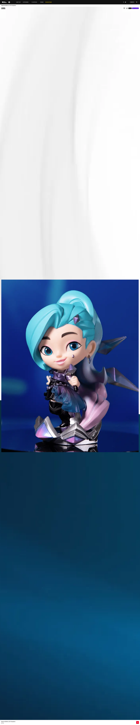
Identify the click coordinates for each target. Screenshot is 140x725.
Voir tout (18, 2)
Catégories (25, 2)
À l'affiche (34, 2)
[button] (137, 2)
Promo (41, 2)
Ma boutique (48, 2)
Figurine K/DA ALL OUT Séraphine (8, 721)
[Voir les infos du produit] (137, 722)
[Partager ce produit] (127, 8)
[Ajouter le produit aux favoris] (124, 8)
